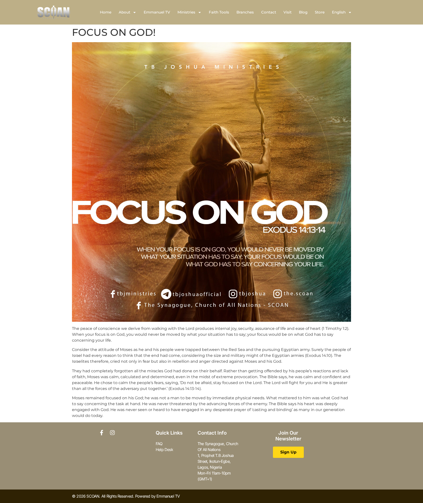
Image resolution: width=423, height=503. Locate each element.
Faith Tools (219, 12)
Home (105, 12)
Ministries (186, 12)
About (124, 12)
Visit (287, 12)
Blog (303, 12)
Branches (245, 12)
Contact (268, 12)
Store (320, 12)
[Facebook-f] (101, 432)
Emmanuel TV (157, 12)
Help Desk (164, 449)
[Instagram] (112, 432)
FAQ (159, 443)
